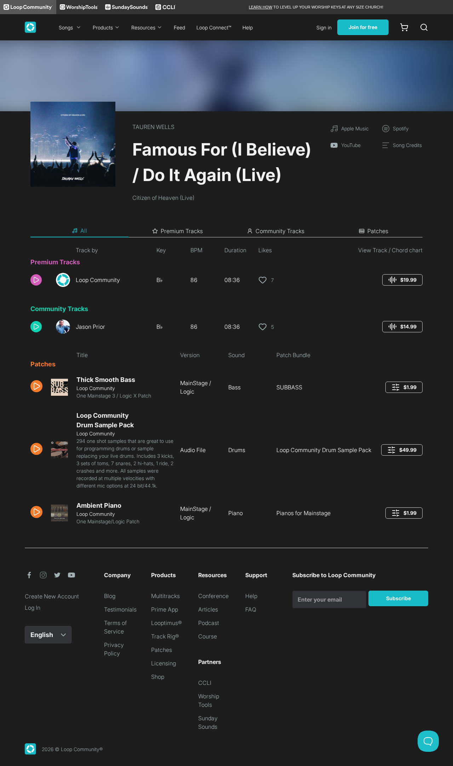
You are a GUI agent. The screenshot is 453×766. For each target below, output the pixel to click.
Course (207, 636)
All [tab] (83, 230)
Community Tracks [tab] (280, 231)
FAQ (250, 609)
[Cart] (404, 27)
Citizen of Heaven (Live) (163, 197)
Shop (157, 676)
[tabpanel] (226, 388)
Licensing (163, 663)
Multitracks (165, 595)
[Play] (36, 280)
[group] (402, 280)
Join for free (363, 27)
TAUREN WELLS (153, 126)
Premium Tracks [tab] (182, 231)
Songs (66, 27)
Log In (32, 607)
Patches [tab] (377, 231)
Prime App (164, 609)
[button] (40, 280)
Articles (208, 609)
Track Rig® (165, 636)
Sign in (324, 27)
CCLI (204, 682)
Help (247, 27)
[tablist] (226, 231)
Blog (109, 595)
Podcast (208, 622)
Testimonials (120, 609)
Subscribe (398, 598)
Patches (161, 649)
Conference (213, 595)
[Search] (424, 27)
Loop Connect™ (213, 27)
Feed (179, 27)
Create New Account (52, 596)
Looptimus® (166, 622)
